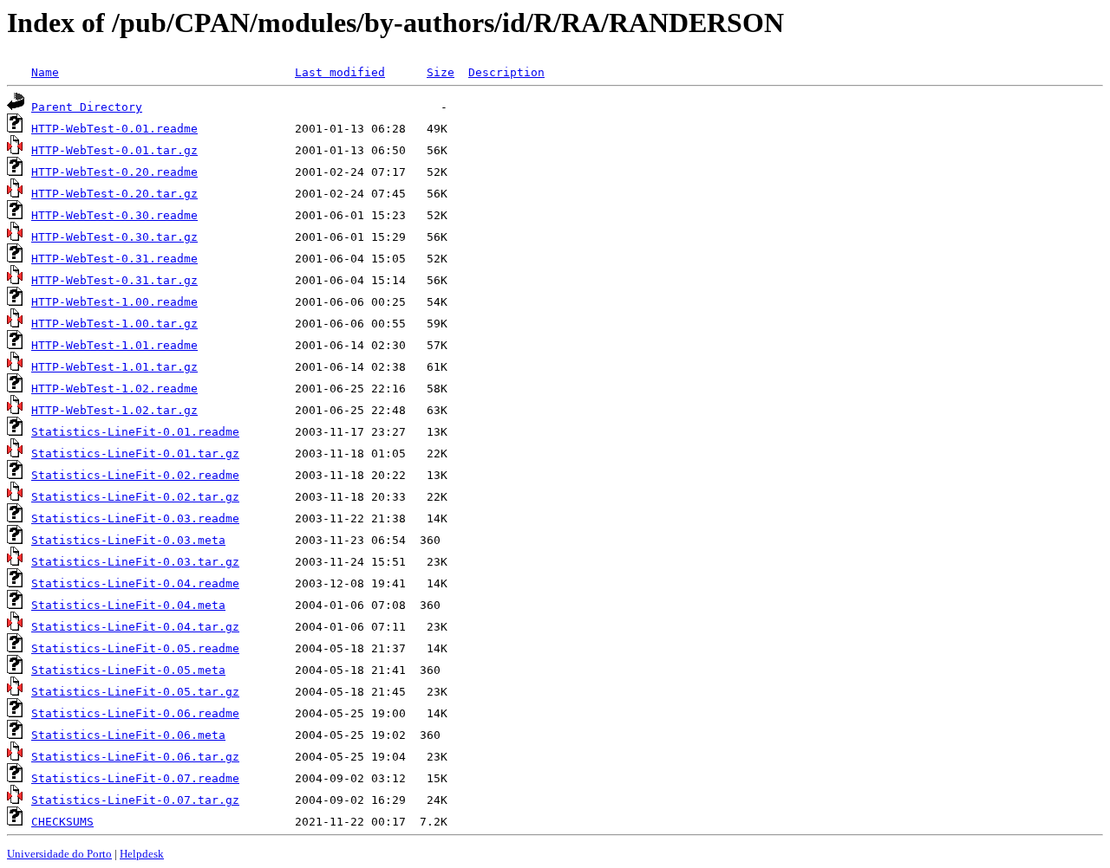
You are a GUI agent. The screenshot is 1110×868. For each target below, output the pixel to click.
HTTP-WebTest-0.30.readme (114, 215)
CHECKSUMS (62, 821)
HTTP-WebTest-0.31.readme (114, 258)
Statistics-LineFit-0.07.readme (135, 778)
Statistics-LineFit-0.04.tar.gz (135, 626)
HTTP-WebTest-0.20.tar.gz (114, 193)
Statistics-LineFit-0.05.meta (128, 670)
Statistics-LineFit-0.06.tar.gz (135, 756)
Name (45, 72)
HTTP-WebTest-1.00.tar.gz (114, 323)
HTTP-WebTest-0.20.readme (114, 171)
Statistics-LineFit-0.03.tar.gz (135, 561)
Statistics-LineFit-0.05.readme (135, 648)
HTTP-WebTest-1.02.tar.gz (114, 410)
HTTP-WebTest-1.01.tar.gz (114, 366)
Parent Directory (86, 106)
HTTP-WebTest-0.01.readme (114, 128)
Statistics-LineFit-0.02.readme (135, 475)
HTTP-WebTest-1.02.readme (114, 388)
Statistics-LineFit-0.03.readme (135, 518)
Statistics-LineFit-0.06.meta (128, 735)
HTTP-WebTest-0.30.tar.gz (114, 236)
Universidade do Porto (59, 853)
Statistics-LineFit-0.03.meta (128, 540)
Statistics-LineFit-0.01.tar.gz (135, 453)
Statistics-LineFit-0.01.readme (135, 431)
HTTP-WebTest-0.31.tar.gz (114, 280)
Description (506, 72)
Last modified (340, 72)
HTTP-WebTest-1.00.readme (114, 301)
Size (440, 72)
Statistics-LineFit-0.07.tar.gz (135, 800)
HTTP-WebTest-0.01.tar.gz (114, 150)
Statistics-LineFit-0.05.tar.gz (135, 691)
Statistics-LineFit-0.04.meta (128, 605)
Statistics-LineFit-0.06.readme (135, 713)
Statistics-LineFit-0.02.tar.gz (135, 496)
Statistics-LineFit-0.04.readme (135, 583)
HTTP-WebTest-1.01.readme (114, 345)
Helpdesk (142, 853)
